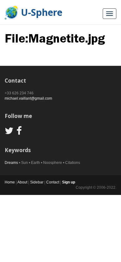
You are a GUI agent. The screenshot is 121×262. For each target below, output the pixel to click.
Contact (52, 182)
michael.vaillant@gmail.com (28, 98)
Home (10, 182)
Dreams (11, 162)
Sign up (68, 182)
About (22, 182)
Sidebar (36, 182)
